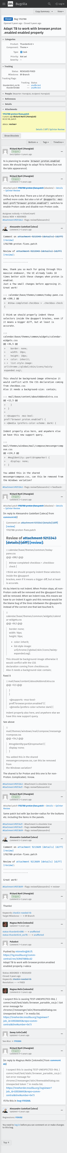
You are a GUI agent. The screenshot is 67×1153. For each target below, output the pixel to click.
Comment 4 (15, 800)
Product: (14, 44)
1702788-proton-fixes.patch (16, 114)
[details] (48, 236)
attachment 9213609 (29, 847)
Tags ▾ (46, 142)
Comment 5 (15, 840)
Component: (12, 47)
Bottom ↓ (33, 142)
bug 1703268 (23, 1100)
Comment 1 (15, 182)
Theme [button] (24, 47)
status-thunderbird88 (13, 931)
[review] (8, 240)
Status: (15, 71)
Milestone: (13, 74)
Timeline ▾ (59, 142)
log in (17, 1125)
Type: (15, 52)
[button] (59, 3)
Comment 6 (15, 899)
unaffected (36, 85)
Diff (46, 129)
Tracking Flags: (9, 78)
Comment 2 (15, 230)
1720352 (18, 1117)
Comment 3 (15, 500)
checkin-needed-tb (22, 913)
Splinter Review (56, 129)
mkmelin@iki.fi (23, 951)
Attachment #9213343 (13, 220)
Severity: (14, 60)
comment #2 (10, 517)
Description (15, 154)
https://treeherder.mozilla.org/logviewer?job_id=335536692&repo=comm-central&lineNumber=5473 (26, 1021)
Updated (13, 926)
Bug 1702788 (20, 19)
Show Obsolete (11, 135)
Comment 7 (15, 945)
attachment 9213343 (29, 236)
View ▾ (61, 11)
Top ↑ (6, 1142)
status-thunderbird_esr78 (15, 935)
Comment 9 (15, 1054)
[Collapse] (61, 151)
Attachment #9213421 (13, 787)
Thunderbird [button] (27, 44)
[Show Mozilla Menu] (10, 3)
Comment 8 (15, 992)
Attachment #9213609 (13, 830)
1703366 (17, 1041)
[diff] (59, 236)
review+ (13, 124)
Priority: (14, 56)
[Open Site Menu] (4, 3)
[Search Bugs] (49, 3)
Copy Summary (42, 11)
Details (39, 129)
